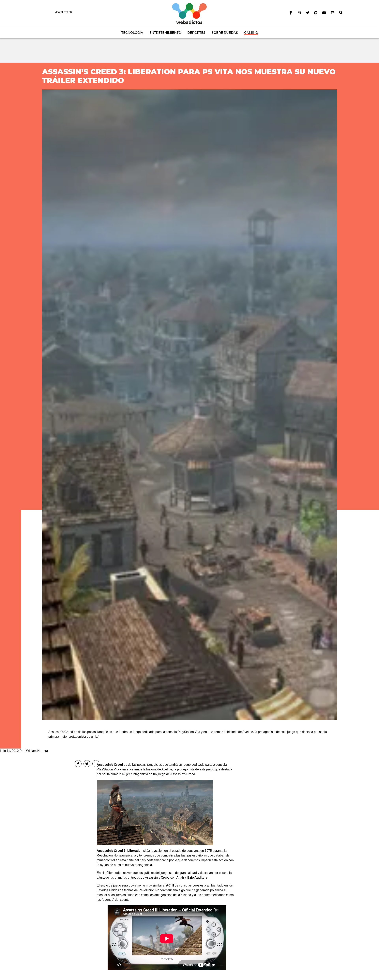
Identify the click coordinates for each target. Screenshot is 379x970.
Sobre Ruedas (225, 33)
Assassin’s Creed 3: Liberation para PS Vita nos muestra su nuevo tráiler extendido (189, 76)
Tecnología (132, 33)
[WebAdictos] (189, 13)
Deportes (196, 33)
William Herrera (37, 750)
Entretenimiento (165, 33)
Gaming (251, 33)
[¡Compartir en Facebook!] (78, 763)
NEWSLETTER (63, 12)
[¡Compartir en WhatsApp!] (95, 763)
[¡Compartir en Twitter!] (86, 763)
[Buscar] (340, 13)
